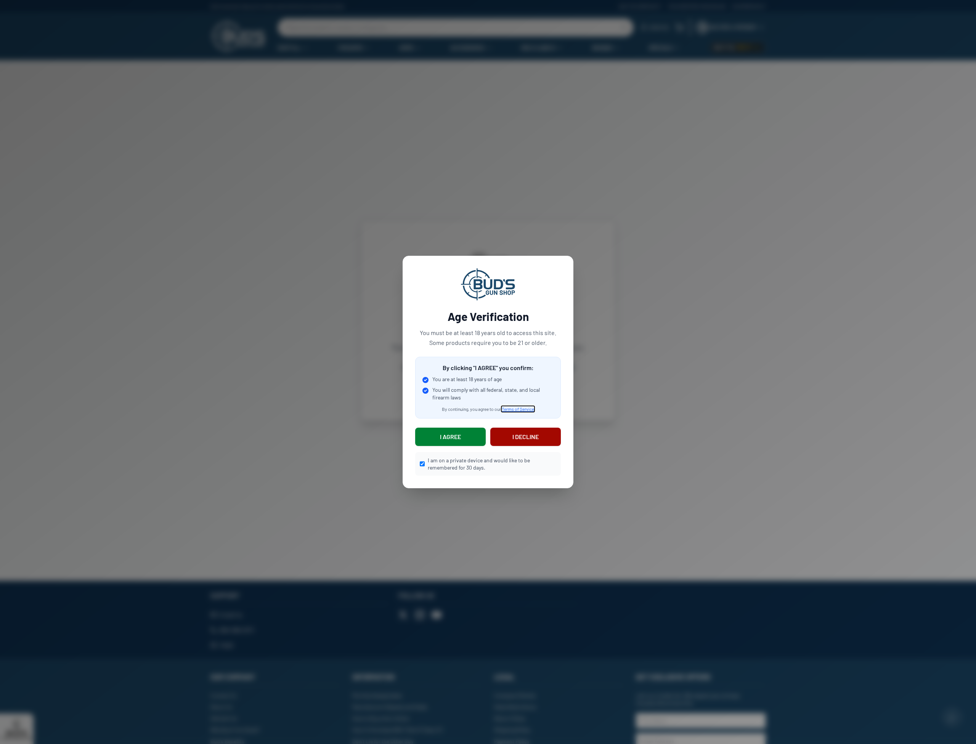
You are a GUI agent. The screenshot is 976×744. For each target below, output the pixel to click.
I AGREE (450, 436)
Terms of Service (518, 409)
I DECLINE (525, 436)
